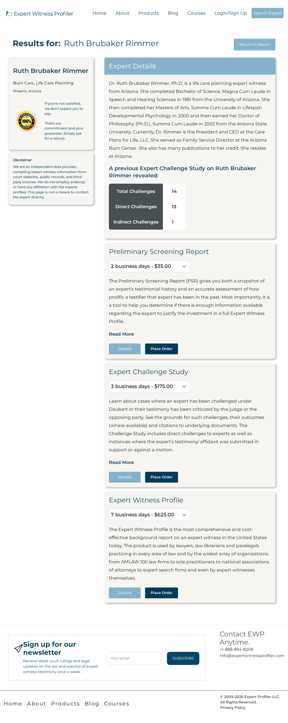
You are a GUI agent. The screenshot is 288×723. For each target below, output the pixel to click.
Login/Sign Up (230, 13)
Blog (173, 13)
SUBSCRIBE (183, 658)
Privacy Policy (232, 707)
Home (99, 13)
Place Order (162, 349)
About (122, 13)
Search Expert (267, 13)
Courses (196, 13)
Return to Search (254, 44)
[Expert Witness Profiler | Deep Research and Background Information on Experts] (39, 13)
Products (148, 13)
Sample (125, 349)
